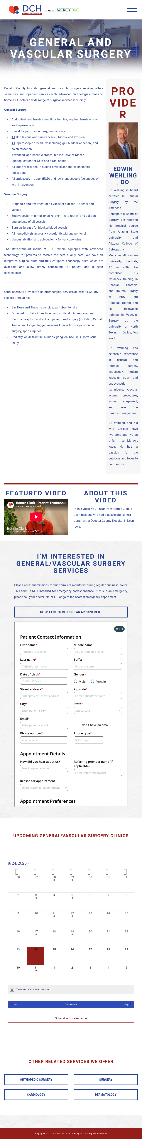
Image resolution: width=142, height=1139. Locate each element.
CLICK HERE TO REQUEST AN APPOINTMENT (71, 612)
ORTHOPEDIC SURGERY (36, 1079)
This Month (71, 1004)
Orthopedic (19, 313)
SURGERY (105, 1079)
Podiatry (17, 337)
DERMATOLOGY (106, 1094)
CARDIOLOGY (36, 1094)
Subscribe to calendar (69, 1018)
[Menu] (132, 10)
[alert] (71, 989)
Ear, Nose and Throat (25, 307)
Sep (126, 1004)
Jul (14, 1004)
